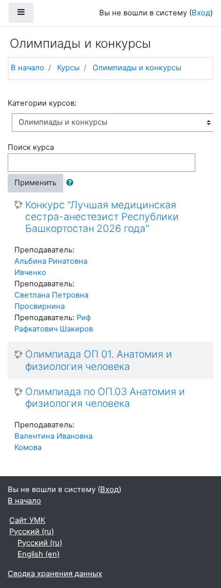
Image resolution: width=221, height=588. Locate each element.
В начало (27, 67)
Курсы (68, 67)
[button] (72, 183)
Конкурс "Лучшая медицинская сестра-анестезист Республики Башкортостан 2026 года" (102, 217)
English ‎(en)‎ (38, 554)
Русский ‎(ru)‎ (31, 531)
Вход (201, 12)
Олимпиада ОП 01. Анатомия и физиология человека (98, 360)
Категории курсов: (42, 103)
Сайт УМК (27, 520)
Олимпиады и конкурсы (137, 67)
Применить (35, 182)
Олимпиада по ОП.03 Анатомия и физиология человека (105, 397)
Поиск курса (31, 147)
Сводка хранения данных (55, 573)
